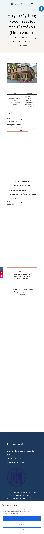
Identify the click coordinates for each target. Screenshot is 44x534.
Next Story (22, 287)
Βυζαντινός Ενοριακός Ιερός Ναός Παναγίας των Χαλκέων (22, 292)
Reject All (22, 529)
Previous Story (22, 271)
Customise (22, 524)
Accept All (22, 518)
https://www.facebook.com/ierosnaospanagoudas (22, 128)
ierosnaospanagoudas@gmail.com (17, 131)
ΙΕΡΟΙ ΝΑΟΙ (20, 38)
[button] (41, 9)
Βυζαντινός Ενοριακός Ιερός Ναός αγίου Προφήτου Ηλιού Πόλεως (22, 276)
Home (10, 38)
